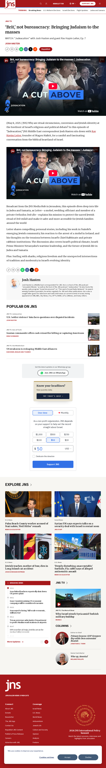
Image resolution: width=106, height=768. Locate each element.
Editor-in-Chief (76, 633)
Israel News (59, 520)
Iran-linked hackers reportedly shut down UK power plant (28, 592)
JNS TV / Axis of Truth (14, 330)
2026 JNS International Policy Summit (84, 731)
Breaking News (16, 583)
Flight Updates (82, 10)
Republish (45, 49)
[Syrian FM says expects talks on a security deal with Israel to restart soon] (78, 504)
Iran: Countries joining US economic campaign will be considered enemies (26, 602)
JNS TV (8, 21)
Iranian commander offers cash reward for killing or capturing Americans (45, 333)
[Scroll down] (46, 642)
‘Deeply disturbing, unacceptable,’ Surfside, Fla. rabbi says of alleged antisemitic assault (74, 568)
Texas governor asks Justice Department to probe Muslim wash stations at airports (28, 621)
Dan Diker (10, 352)
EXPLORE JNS (17, 485)
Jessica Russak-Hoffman (15, 572)
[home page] (10, 4)
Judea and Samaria (97, 10)
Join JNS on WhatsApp (54, 373)
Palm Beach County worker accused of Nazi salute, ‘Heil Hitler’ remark (26, 525)
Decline (88, 757)
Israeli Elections (69, 10)
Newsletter (58, 3)
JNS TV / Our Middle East (15, 346)
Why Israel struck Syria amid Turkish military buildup (77, 615)
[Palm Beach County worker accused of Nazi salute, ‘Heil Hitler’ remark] (28, 504)
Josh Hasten (12, 43)
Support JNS (87, 3)
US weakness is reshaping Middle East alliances (31, 349)
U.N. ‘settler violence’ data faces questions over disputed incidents (40, 317)
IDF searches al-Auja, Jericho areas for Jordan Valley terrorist (26, 631)
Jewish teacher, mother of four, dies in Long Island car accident (26, 567)
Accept (67, 757)
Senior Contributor (77, 653)
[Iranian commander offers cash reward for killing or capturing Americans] (94, 335)
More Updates (13, 642)
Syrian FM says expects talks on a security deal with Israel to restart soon (77, 525)
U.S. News (8, 520)
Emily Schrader (12, 336)
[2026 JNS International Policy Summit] (85, 715)
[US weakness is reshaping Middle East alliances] (94, 350)
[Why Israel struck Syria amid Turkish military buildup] (78, 598)
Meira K (58, 620)
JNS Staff (58, 529)
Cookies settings (46, 757)
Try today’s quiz (53, 396)
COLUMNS (62, 626)
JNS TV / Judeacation (14, 314)
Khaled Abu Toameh (23, 352)
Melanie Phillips (77, 659)
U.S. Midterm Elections (51, 10)
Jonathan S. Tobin (78, 644)
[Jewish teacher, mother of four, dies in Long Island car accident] (28, 547)
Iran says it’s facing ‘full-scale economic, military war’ (27, 611)
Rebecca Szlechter (12, 529)
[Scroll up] (42, 642)
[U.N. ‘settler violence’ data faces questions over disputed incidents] (94, 319)
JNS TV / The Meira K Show (65, 610)
